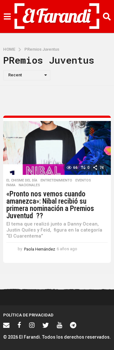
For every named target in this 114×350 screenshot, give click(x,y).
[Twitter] (45, 325)
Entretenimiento (56, 180)
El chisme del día (21, 180)
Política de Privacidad (28, 315)
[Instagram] (32, 325)
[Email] (6, 325)
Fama (11, 185)
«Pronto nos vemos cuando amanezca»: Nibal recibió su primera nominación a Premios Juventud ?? (50, 205)
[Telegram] (73, 325)
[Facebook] (19, 325)
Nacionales (29, 185)
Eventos (83, 180)
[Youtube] (59, 325)
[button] (7, 16)
